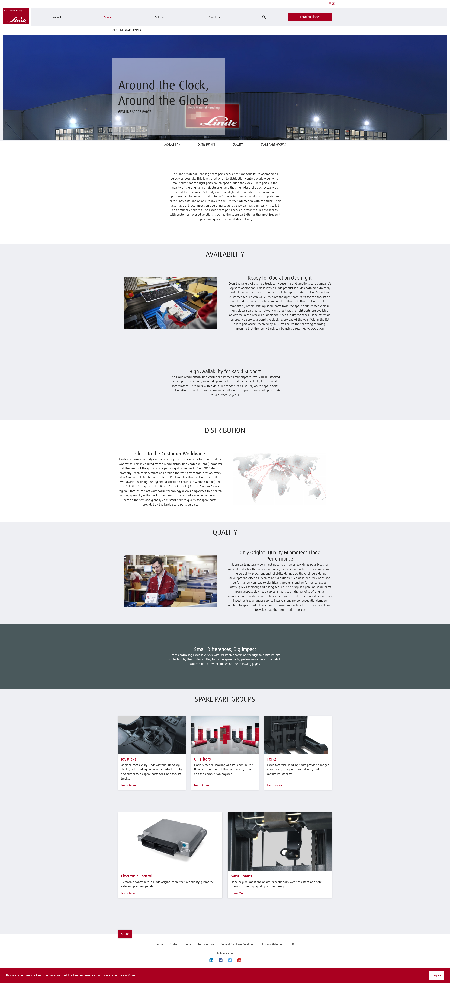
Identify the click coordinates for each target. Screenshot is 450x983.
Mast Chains (241, 876)
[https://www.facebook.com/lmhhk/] (220, 960)
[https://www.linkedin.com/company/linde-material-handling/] (211, 960)
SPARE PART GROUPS (273, 144)
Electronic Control (136, 876)
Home (159, 944)
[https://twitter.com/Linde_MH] (230, 960)
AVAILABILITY (172, 144)
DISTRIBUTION (206, 144)
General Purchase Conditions (238, 944)
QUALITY (238, 144)
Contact (173, 944)
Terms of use (206, 944)
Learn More (127, 975)
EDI (293, 944)
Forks (272, 759)
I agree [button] (436, 975)
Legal (188, 944)
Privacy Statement (273, 944)
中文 (332, 3)
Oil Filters (202, 759)
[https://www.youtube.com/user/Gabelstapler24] (239, 960)
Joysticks (128, 759)
